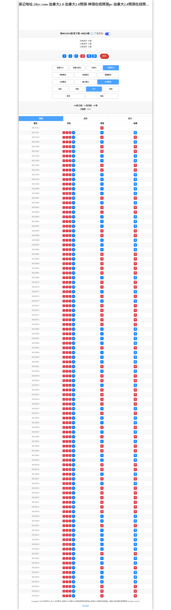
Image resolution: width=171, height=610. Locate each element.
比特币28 (111, 68)
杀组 (77, 89)
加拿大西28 (77, 68)
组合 (60, 89)
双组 (101, 96)
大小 (94, 89)
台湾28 (94, 68)
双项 (68, 96)
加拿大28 (60, 68)
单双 (110, 89)
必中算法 (108, 82)
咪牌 (104, 56)
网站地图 (85, 606)
